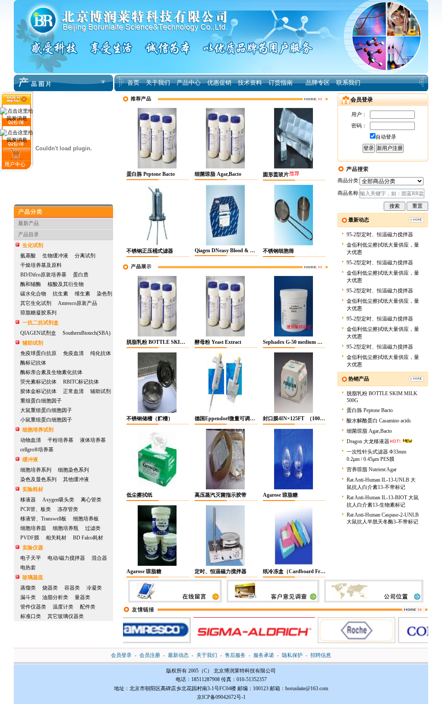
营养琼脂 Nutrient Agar (372, 469)
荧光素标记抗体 (38, 382)
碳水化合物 (33, 294)
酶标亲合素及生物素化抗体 (51, 372)
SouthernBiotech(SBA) (86, 333)
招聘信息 (320, 655)
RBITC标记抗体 (81, 382)
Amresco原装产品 (77, 303)
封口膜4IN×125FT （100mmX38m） (305, 418)
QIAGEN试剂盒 (38, 333)
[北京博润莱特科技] (221, 3)
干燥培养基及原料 (41, 265)
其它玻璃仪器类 (65, 616)
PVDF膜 (29, 538)
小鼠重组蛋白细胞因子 (46, 420)
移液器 (28, 500)
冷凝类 (94, 588)
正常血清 (73, 391)
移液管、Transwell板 (43, 519)
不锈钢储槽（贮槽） (149, 418)
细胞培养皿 (33, 528)
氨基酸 (28, 256)
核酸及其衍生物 (65, 284)
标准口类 (30, 616)
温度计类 (63, 607)
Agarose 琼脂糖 (280, 495)
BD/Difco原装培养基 (43, 275)
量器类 (82, 597)
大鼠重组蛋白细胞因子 (46, 410)
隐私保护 (292, 655)
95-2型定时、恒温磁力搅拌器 (380, 234)
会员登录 (121, 655)
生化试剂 (32, 245)
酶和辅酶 (30, 284)
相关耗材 (56, 538)
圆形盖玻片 (276, 174)
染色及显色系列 (38, 479)
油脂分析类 (55, 597)
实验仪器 (32, 548)
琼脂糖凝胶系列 (38, 313)
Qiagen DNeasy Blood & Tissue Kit (233, 250)
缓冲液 (30, 460)
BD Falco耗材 (88, 538)
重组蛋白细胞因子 (41, 401)
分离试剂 (85, 256)
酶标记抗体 (33, 363)
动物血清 (30, 440)
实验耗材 (32, 489)
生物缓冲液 (55, 256)
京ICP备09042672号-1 (221, 697)
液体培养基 (93, 440)
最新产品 (28, 223)
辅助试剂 (32, 343)
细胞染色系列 (73, 470)
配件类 (87, 607)
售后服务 (235, 655)
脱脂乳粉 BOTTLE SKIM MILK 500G (169, 342)
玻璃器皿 (32, 577)
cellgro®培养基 (37, 450)
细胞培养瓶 (66, 528)
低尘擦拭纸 (139, 495)
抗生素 (60, 294)
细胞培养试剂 (38, 430)
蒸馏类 (28, 588)
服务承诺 (263, 655)
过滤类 (93, 528)
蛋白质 (80, 275)
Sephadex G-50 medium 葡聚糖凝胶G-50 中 (311, 342)
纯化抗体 (100, 353)
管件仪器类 (33, 607)
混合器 (99, 558)
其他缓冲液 (76, 479)
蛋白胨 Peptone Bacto (150, 174)
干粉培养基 (60, 440)
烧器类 (50, 588)
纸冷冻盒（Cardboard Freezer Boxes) (305, 571)
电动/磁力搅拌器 (66, 558)
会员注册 (149, 655)
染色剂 (104, 294)
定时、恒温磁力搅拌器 (220, 571)
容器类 (72, 588)
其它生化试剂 (35, 303)
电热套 (28, 567)
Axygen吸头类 (58, 500)
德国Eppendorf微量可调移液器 (230, 418)
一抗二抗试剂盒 (40, 323)
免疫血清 (73, 353)
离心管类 (91, 500)
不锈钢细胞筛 (278, 251)
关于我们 (206, 655)
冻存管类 (67, 509)
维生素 (82, 294)
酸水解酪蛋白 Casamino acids (379, 421)
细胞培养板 (86, 519)
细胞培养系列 (35, 470)
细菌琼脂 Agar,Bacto (218, 174)
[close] (16, 102)
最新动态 (178, 655)
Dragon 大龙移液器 (368, 441)
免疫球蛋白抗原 (38, 353)
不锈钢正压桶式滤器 (149, 251)
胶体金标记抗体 (38, 391)
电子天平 (30, 558)
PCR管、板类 (35, 509)
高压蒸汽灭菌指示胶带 (220, 495)
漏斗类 (28, 597)
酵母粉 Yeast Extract (218, 342)
